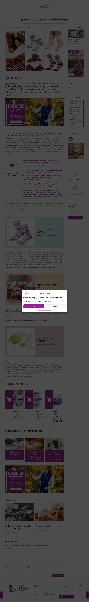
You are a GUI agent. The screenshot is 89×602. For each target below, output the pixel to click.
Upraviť (55, 306)
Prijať (33, 306)
